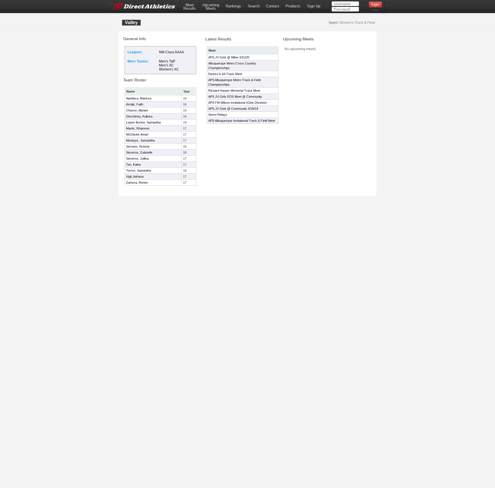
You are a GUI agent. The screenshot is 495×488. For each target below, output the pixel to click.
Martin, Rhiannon (138, 128)
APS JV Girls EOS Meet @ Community (235, 96)
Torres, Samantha (138, 170)
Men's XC (166, 65)
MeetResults (189, 7)
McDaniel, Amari (137, 134)
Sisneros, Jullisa (137, 158)
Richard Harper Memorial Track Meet (234, 90)
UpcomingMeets (211, 7)
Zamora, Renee (137, 182)
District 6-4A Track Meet (225, 74)
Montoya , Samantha (140, 140)
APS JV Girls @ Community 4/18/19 (233, 108)
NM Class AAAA (171, 52)
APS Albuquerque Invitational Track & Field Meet (241, 120)
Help (375, 10)
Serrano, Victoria (137, 146)
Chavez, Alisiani (137, 110)
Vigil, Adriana (135, 176)
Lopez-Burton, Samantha (143, 122)
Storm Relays (217, 114)
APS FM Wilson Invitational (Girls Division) (237, 102)
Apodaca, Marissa (138, 98)
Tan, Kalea (133, 164)
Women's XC (169, 69)
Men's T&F (167, 61)
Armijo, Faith (134, 104)
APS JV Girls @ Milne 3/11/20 (228, 57)
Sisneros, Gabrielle (139, 152)
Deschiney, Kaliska (139, 116)
